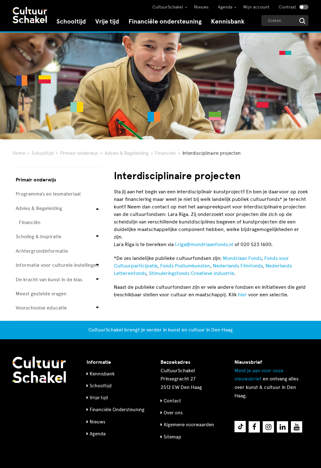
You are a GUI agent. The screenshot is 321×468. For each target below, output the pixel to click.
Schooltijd (71, 21)
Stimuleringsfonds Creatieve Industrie (191, 273)
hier (242, 295)
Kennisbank (228, 21)
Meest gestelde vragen (41, 294)
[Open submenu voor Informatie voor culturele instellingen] (97, 265)
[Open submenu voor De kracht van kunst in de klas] (97, 279)
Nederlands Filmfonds (238, 266)
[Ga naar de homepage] (30, 16)
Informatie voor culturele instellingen (57, 265)
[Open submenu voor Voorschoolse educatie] (97, 308)
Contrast (287, 7)
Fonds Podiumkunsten (185, 266)
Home (19, 153)
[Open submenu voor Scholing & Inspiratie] (97, 237)
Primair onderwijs (79, 153)
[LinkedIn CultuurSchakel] (282, 427)
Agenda (225, 7)
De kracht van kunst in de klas (49, 279)
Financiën (165, 153)
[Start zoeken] (302, 21)
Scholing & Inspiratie (38, 236)
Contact (172, 401)
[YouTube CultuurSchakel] (296, 427)
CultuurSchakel (167, 7)
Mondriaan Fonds (242, 258)
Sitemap (172, 437)
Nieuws (201, 7)
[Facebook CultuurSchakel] (254, 427)
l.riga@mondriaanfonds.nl (204, 244)
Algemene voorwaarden (189, 425)
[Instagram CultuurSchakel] (268, 427)
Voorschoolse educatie (41, 308)
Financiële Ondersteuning (117, 409)
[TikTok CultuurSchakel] (240, 426)
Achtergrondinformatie (42, 251)
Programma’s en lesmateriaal (48, 194)
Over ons (173, 413)
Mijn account (256, 7)
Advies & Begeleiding (127, 153)
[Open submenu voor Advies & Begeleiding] (97, 208)
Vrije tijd (107, 21)
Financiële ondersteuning (165, 21)
